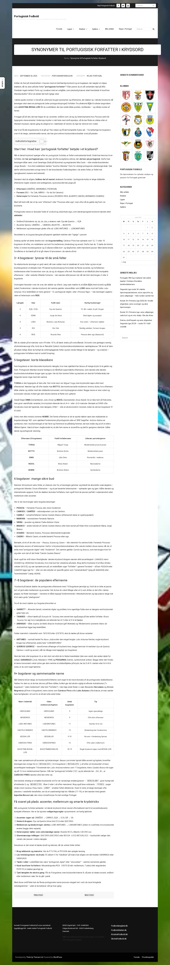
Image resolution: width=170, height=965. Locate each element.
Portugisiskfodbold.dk (62, 76)
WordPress (57, 957)
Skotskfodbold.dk (119, 939)
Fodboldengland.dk (119, 926)
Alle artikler (124, 192)
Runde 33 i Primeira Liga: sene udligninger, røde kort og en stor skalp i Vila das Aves (137, 314)
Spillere (123, 207)
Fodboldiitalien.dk (119, 930)
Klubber (123, 196)
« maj (123, 262)
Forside (137, 957)
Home (66, 58)
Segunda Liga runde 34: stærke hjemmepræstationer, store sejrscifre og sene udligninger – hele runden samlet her (137, 292)
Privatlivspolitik (148, 957)
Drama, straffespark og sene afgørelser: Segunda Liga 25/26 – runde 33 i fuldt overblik (136, 323)
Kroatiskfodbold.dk (119, 934)
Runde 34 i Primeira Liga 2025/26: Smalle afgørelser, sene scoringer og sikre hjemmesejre (136, 304)
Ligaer (122, 200)
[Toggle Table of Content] (40, 141)
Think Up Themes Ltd (34, 957)
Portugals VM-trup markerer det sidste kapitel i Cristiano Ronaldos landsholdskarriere (135, 281)
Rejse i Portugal (94, 76)
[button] (2, 83)
